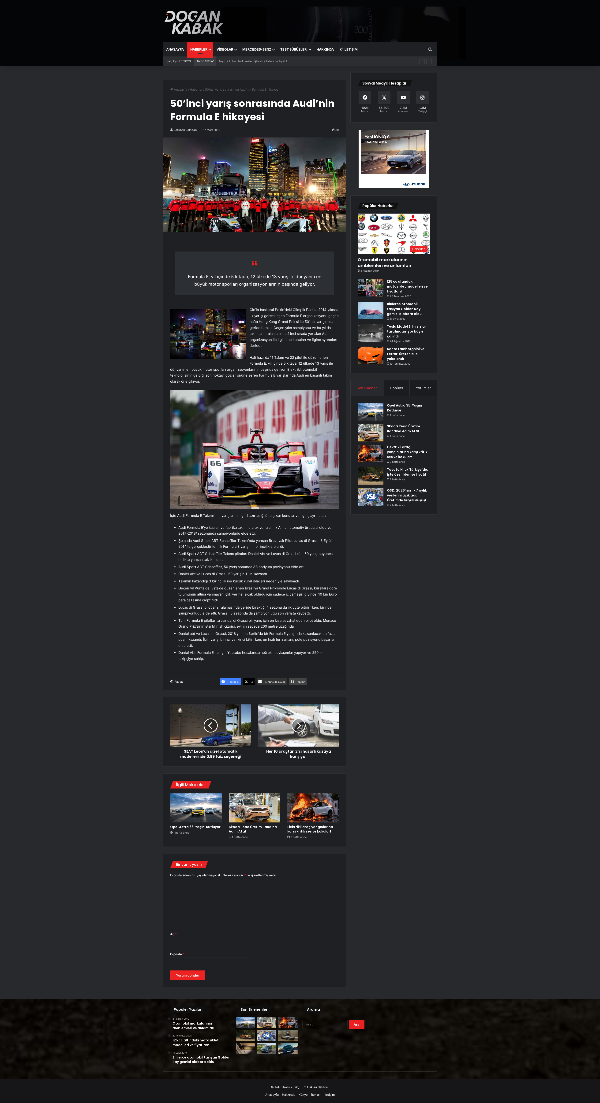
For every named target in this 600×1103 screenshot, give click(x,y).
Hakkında (288, 1094)
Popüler (396, 388)
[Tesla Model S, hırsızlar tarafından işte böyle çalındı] (370, 333)
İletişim (350, 49)
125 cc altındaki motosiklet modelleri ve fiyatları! (407, 286)
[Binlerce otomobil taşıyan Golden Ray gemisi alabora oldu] (370, 310)
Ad (173, 934)
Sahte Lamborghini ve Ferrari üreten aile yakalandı (405, 354)
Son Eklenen (367, 388)
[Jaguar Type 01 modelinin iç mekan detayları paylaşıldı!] (245, 1048)
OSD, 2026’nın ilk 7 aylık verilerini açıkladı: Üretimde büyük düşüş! (407, 495)
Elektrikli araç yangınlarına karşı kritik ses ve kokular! (310, 829)
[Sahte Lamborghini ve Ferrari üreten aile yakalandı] (370, 355)
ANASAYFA (175, 49)
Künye (303, 1094)
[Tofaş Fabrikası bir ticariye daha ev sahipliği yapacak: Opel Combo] (266, 1048)
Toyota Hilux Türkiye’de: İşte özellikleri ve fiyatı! (252, 61)
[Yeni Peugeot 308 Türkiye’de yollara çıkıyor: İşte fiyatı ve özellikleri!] (288, 1048)
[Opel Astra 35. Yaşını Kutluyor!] (196, 807)
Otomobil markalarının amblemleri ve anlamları (384, 262)
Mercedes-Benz (256, 49)
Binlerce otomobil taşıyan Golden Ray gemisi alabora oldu (404, 309)
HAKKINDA (325, 49)
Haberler (196, 89)
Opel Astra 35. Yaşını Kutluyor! (195, 827)
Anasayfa (180, 89)
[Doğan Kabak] (194, 21)
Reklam (316, 1094)
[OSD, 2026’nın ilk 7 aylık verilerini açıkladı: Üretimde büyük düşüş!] (370, 497)
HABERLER (198, 49)
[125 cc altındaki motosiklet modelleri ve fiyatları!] (370, 288)
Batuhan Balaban (185, 130)
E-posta (177, 954)
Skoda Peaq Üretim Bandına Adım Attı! (253, 829)
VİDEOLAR (225, 49)
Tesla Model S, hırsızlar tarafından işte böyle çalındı (406, 331)
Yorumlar (423, 388)
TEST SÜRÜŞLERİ (294, 49)
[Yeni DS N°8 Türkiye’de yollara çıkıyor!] (288, 1035)
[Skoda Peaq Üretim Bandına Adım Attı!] (254, 807)
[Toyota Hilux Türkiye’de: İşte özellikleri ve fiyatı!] (370, 476)
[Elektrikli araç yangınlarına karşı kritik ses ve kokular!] (313, 807)
